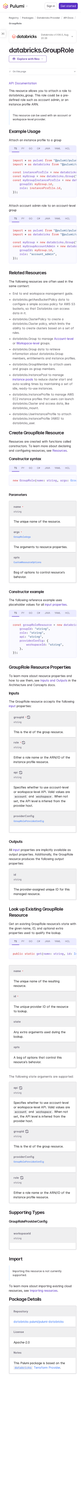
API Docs (68, 17)
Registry (14, 17)
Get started (68, 6)
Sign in (51, 6)
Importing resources (43, 1290)
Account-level (63, 339)
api (16, 772)
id (15, 874)
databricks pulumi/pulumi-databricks (39, 1322)
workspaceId (22, 1233)
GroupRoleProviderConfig (29, 821)
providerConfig (24, 816)
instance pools (23, 379)
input (12, 706)
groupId (19, 717)
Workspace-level (27, 343)
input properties (56, 604)
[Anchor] (77, 49)
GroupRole (15, 23)
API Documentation (23, 83)
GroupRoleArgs (22, 537)
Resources (59, 450)
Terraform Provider (37, 1367)
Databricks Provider (48, 17)
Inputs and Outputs (53, 680)
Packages (28, 17)
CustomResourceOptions (27, 562)
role (16, 742)
